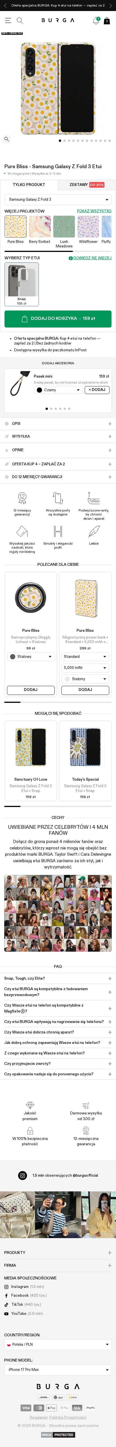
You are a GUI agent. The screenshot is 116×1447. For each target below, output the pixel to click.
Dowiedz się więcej (92, 258)
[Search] (19, 20)
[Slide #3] (73, 141)
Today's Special (85, 780)
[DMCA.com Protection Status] (58, 1435)
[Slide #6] (87, 141)
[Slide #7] (91, 141)
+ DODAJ (97, 390)
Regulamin (39, 1418)
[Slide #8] (96, 141)
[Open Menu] (8, 20)
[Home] (58, 20)
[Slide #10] (105, 141)
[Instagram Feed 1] (58, 1214)
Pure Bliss (30, 631)
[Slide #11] (109, 141)
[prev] (5, 5)
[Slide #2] (69, 141)
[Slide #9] (100, 141)
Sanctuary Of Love (30, 780)
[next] (111, 5)
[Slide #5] (82, 141)
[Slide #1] (64, 141)
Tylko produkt (29, 185)
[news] (96, 20)
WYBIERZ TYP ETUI (22, 258)
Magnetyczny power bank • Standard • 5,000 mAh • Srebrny (85, 640)
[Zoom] (6, 139)
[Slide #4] (78, 141)
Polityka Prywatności (67, 1418)
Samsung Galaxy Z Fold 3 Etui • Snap (31, 788)
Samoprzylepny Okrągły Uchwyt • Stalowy (30, 640)
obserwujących (65, 1176)
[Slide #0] (60, 141)
